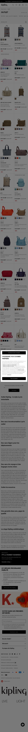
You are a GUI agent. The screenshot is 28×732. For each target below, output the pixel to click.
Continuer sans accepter (14, 352)
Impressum (9, 374)
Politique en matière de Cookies (8, 366)
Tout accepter (14, 378)
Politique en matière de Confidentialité (9, 364)
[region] (14, 366)
